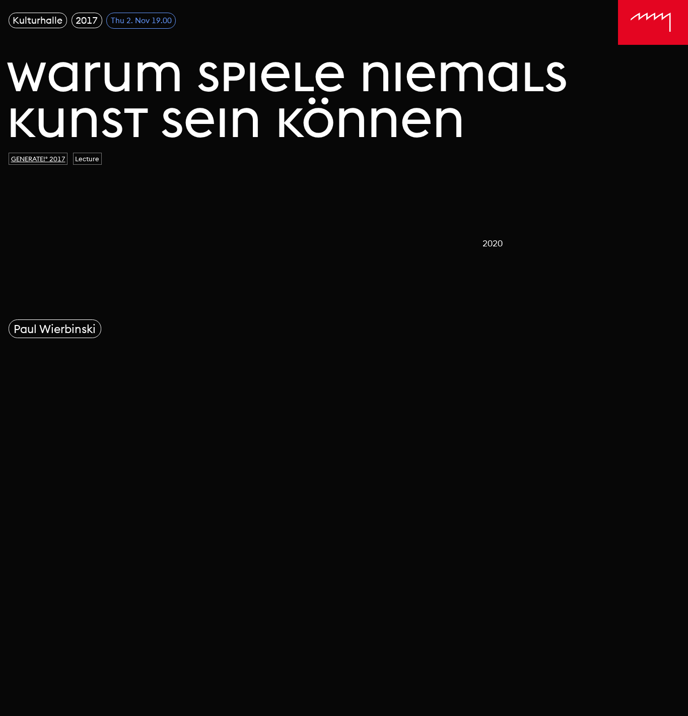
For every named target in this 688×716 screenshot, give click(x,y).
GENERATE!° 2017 (38, 159)
